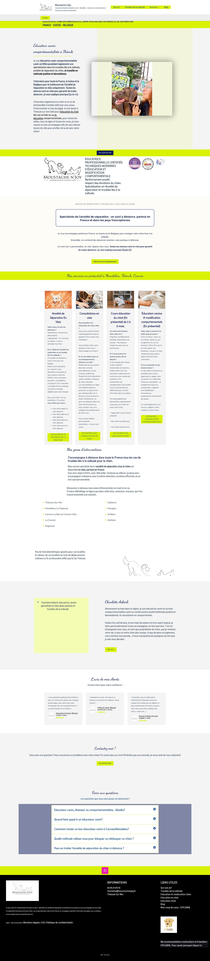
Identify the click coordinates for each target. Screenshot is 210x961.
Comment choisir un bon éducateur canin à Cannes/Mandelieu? (91, 829)
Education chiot (168, 901)
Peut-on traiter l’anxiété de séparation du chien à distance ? (89, 848)
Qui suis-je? (166, 887)
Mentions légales (31, 922)
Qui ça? (116, 7)
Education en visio (169, 897)
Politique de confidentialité (59, 922)
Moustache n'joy (63, 5)
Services (153, 7)
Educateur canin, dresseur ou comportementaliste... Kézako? (89, 810)
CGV (43, 922)
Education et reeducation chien (176, 894)
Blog (166, 7)
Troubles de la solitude (135, 7)
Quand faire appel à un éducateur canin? (78, 819)
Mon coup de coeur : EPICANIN (175, 907)
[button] (105, 810)
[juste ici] (73, 94)
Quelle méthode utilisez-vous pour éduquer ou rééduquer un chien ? (94, 838)
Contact (45, 18)
